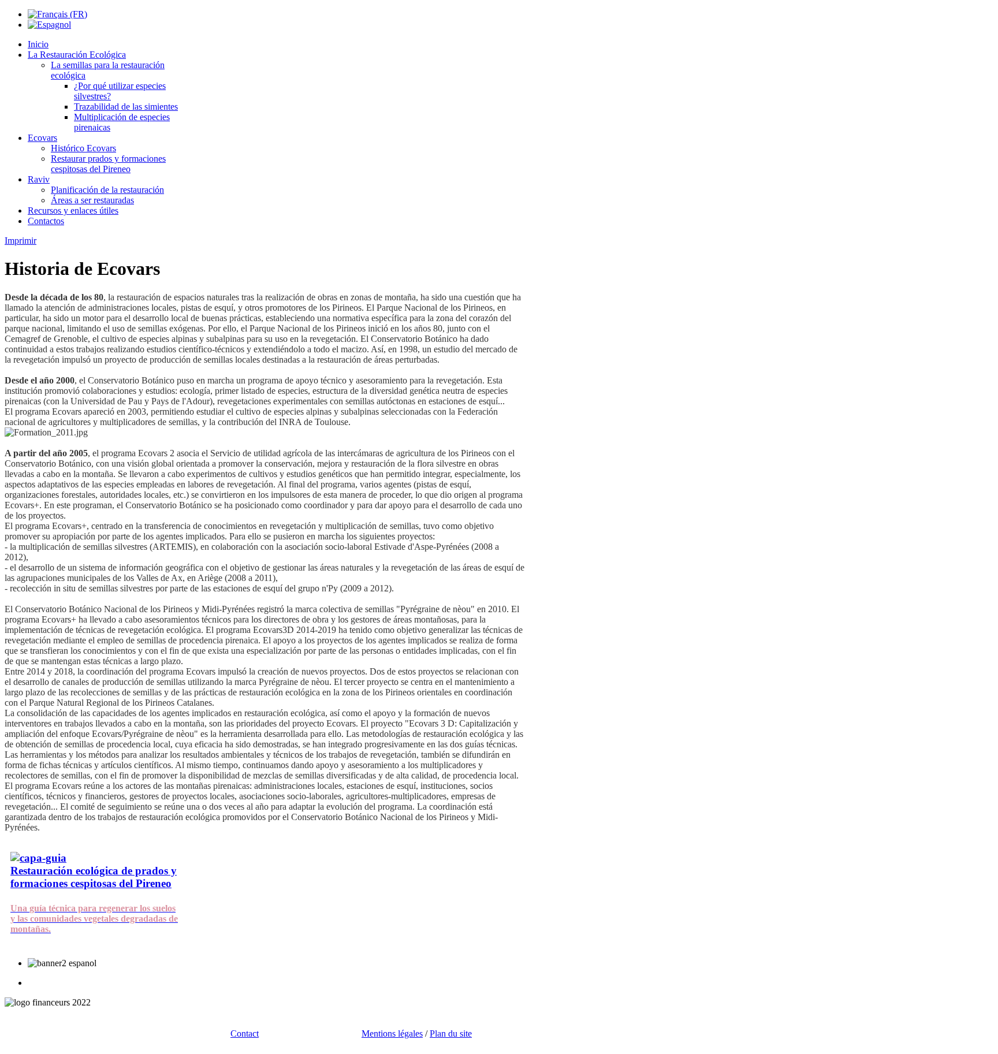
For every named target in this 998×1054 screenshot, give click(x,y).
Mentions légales (392, 1033)
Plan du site (451, 1033)
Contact (244, 1033)
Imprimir (20, 240)
